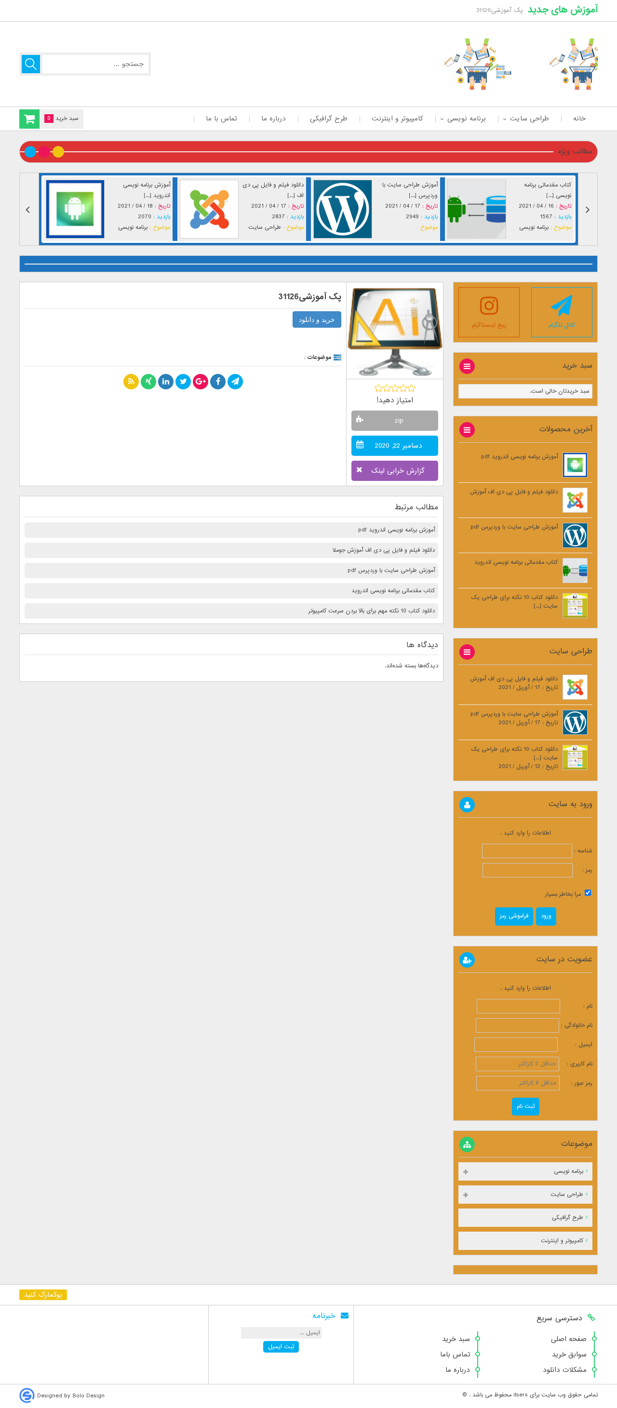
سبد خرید (456, 1339)
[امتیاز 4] (403, 388)
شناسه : (582, 851)
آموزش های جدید (563, 9)
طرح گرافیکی (329, 118)
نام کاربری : (576, 1064)
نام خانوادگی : (576, 1025)
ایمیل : (576, 1044)
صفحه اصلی (569, 1339)
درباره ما (273, 118)
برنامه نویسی (466, 118)
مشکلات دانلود (565, 1370)
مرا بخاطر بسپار (564, 894)
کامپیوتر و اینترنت (397, 118)
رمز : (582, 870)
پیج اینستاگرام (489, 325)
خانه (579, 118)
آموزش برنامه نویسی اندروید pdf (396, 530)
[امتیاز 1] (379, 388)
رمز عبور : (577, 1083)
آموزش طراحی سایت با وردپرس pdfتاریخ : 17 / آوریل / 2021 (514, 718)
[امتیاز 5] (411, 388)
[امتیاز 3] (395, 388)
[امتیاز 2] (387, 388)
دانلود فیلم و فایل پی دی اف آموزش (514, 492)
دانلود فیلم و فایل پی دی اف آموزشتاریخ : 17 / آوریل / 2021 (514, 683)
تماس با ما (221, 118)
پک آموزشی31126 (310, 297)
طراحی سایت (529, 118)
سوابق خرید (569, 1354)
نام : (577, 1006)
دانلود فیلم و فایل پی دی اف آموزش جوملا (384, 550)
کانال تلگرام (562, 325)
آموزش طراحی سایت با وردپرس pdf (391, 570)
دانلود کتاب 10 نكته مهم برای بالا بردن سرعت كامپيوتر (371, 611)
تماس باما (455, 1354)
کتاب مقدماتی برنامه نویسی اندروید (393, 590)
